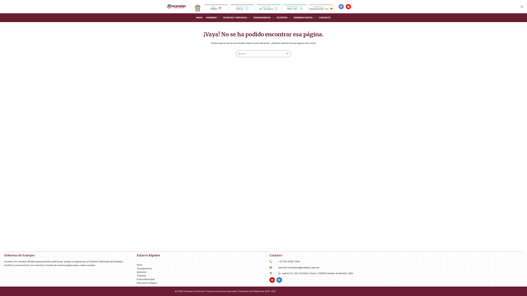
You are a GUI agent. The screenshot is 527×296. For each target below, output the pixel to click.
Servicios (141, 272)
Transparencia (144, 268)
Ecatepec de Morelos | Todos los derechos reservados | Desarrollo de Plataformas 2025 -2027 (230, 291)
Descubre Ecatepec (147, 282)
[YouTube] (348, 6)
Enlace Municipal (146, 279)
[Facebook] (341, 6)
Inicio (199, 18)
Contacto (325, 18)
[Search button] (287, 53)
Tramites (141, 275)
